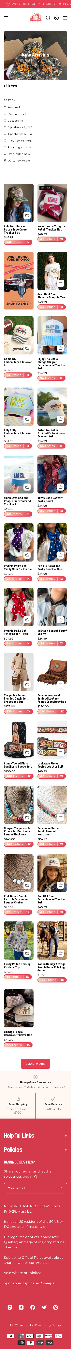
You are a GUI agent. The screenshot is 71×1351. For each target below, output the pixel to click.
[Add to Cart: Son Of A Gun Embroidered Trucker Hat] (60, 885)
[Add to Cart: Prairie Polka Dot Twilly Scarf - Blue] (60, 555)
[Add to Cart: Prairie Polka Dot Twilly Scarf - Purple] (27, 555)
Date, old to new (18, 153)
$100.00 (17, 774)
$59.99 (16, 975)
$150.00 (50, 709)
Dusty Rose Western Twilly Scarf (50, 499)
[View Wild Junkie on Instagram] (10, 1307)
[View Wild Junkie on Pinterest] (56, 1307)
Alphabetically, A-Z (19, 127)
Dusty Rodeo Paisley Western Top (17, 966)
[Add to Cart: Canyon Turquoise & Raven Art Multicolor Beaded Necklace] (27, 817)
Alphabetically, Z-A (19, 133)
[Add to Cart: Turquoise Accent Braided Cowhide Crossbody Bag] (27, 684)
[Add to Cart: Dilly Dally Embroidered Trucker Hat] (27, 419)
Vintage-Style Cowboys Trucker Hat (18, 1033)
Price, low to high (19, 140)
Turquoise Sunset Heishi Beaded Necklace (49, 831)
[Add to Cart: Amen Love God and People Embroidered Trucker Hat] (27, 487)
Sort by (9, 100)
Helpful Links (19, 1135)
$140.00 (17, 842)
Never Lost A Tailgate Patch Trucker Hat (51, 228)
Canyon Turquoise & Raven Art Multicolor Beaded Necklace (17, 831)
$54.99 (16, 373)
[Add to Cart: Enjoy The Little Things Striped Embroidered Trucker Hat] (60, 348)
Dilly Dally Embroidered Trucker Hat (18, 433)
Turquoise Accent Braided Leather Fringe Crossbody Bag (51, 698)
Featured (13, 107)
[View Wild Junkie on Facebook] (33, 1307)
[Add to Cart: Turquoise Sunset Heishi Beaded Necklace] (60, 817)
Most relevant (16, 114)
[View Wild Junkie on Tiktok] (21, 1307)
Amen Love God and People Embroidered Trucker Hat (17, 501)
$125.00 (50, 978)
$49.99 (50, 305)
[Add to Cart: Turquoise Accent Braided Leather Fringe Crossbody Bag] (60, 684)
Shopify (56, 1325)
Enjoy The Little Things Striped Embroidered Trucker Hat (51, 363)
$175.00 (17, 709)
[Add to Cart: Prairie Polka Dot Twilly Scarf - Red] (27, 619)
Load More (35, 1063)
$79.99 (16, 910)
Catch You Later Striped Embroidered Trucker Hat (51, 433)
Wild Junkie (27, 1325)
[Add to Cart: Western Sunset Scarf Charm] (60, 619)
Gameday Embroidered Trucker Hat (18, 362)
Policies (13, 1149)
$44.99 (17, 1042)
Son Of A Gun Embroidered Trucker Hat (51, 899)
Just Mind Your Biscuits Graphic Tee (51, 296)
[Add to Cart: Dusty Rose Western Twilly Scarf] (60, 487)
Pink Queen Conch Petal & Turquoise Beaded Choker (16, 899)
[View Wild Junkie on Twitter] (44, 1307)
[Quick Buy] (60, 283)
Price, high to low (19, 147)
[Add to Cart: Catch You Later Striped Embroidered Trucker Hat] (60, 419)
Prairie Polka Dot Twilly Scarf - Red (16, 632)
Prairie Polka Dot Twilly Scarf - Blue (49, 567)
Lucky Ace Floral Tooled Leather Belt (50, 765)
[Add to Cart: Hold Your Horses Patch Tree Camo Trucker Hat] (27, 215)
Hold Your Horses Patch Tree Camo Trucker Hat (15, 229)
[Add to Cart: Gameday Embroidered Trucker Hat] (27, 348)
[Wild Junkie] (35, 18)
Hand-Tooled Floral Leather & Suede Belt (18, 765)
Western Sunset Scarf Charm (52, 632)
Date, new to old (18, 160)
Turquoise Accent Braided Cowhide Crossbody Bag (15, 698)
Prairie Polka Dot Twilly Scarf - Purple (18, 567)
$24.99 (50, 508)
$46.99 (17, 240)
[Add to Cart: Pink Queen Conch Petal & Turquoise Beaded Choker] (27, 885)
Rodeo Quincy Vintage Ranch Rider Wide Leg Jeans (51, 967)
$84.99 (50, 842)
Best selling (15, 120)
